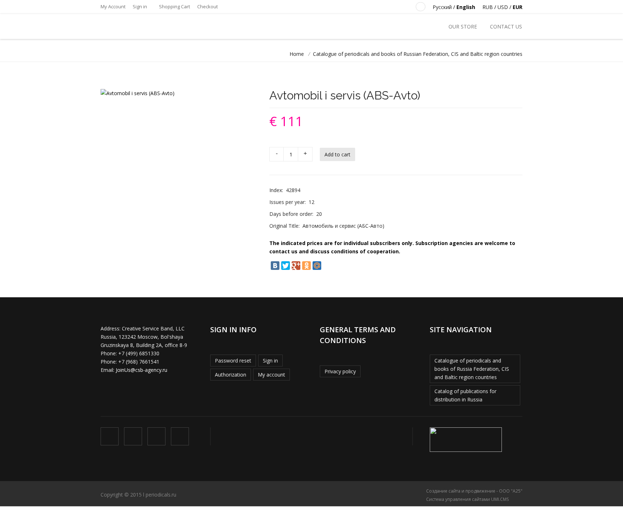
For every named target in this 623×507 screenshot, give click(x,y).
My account (271, 374)
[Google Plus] (296, 265)
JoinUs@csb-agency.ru (141, 369)
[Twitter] (285, 265)
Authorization (230, 374)
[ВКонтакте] (275, 265)
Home (297, 53)
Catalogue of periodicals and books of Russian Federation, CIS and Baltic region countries (417, 53)
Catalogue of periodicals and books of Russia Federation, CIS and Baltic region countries (471, 369)
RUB (487, 7)
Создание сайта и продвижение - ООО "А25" (474, 491)
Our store (463, 26)
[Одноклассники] (306, 265)
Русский (442, 7)
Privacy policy (340, 371)
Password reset (233, 360)
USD (503, 7)
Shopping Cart (174, 6)
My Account (113, 6)
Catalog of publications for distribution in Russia (465, 395)
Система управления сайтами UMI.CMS (467, 499)
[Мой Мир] (317, 265)
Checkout (207, 6)
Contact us (506, 26)
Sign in (140, 6)
